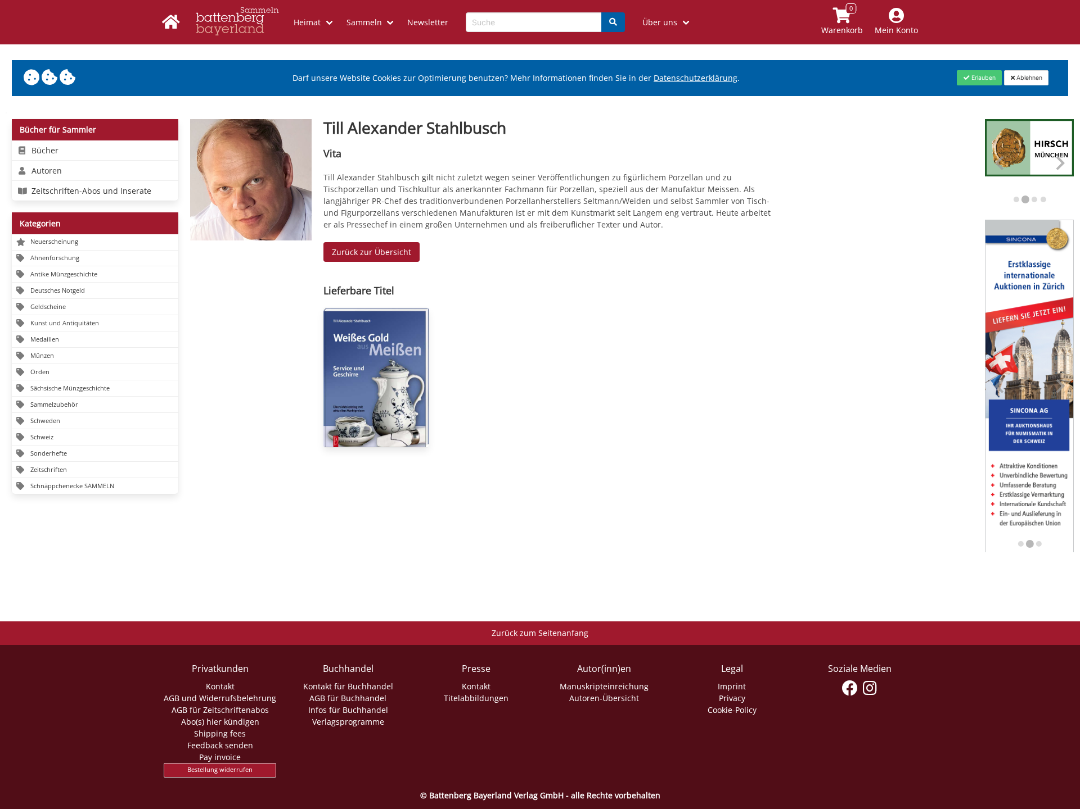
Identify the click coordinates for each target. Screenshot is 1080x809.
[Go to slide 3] (1034, 199)
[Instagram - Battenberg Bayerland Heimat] (870, 688)
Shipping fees (220, 733)
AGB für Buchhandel (347, 698)
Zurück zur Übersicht (371, 252)
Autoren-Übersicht (604, 698)
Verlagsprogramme (348, 721)
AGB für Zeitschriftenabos (220, 710)
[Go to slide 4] (1043, 199)
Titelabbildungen (476, 698)
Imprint (732, 686)
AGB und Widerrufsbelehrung (220, 698)
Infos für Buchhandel (348, 710)
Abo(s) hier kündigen (220, 721)
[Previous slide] (1000, 163)
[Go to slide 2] (1025, 199)
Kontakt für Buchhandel (348, 686)
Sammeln (364, 22)
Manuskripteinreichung (604, 686)
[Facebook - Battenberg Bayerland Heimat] (850, 688)
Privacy (732, 698)
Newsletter (427, 22)
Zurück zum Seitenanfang (540, 633)
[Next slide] (1059, 163)
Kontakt (220, 686)
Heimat (307, 22)
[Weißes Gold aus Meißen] (376, 377)
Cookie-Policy (732, 710)
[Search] (613, 22)
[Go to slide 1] (1016, 199)
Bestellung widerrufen (220, 770)
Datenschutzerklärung (695, 77)
